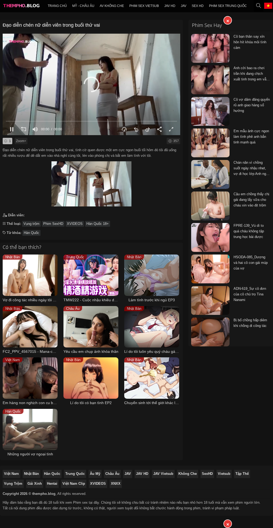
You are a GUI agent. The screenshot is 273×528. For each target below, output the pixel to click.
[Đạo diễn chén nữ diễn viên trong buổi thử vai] (91, 182)
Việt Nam (11, 474)
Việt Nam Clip (73, 484)
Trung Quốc (75, 474)
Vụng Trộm (13, 484)
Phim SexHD (53, 224)
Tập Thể (242, 474)
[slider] (91, 121)
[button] (91, 84)
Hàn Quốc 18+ (97, 224)
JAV (183, 6)
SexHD (207, 474)
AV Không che (112, 6)
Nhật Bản (31, 474)
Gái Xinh (34, 484)
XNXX (116, 484)
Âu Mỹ (95, 474)
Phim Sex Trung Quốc (228, 6)
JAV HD (142, 474)
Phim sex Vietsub (144, 6)
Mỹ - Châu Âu (83, 6)
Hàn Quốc (31, 233)
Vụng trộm (31, 224)
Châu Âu (112, 474)
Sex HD (198, 6)
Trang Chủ (57, 6)
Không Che (187, 474)
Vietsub (224, 474)
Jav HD (169, 6)
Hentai (52, 484)
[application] (91, 84)
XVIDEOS (75, 224)
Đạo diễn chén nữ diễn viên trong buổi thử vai (51, 25)
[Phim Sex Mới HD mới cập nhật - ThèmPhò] (21, 6)
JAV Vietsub (163, 474)
